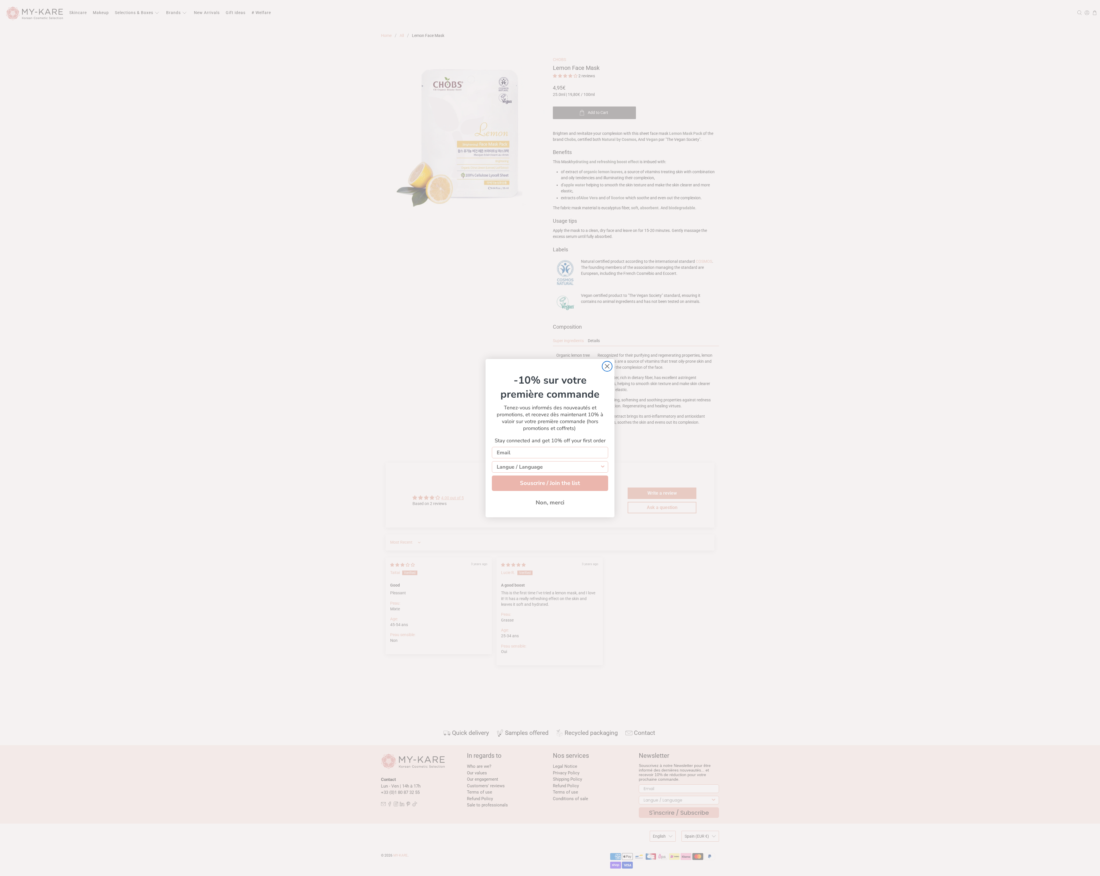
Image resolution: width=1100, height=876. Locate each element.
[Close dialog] (607, 366)
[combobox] (548, 466)
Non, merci (550, 502)
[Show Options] (603, 466)
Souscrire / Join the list (550, 483)
